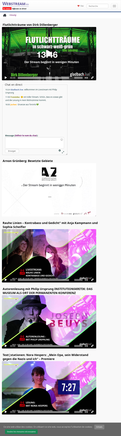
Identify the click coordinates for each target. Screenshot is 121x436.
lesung (13, 15)
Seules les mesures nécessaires (21, 431)
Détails (99, 427)
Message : (21, 135)
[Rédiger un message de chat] (34, 142)
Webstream (15, 3)
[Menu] (114, 6)
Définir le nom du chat (26, 135)
